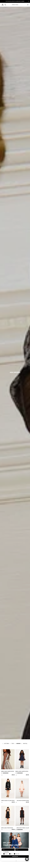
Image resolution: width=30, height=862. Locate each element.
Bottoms (6, 743)
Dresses (18, 743)
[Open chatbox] (27, 859)
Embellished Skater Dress (21, 771)
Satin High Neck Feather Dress (21, 800)
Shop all (25, 743)
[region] (15, 1)
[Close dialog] (27, 831)
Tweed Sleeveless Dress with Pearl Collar (18, 827)
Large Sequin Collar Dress (7, 800)
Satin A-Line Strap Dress (7, 827)
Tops (12, 743)
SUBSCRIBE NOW (15, 856)
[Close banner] (28, 1)
